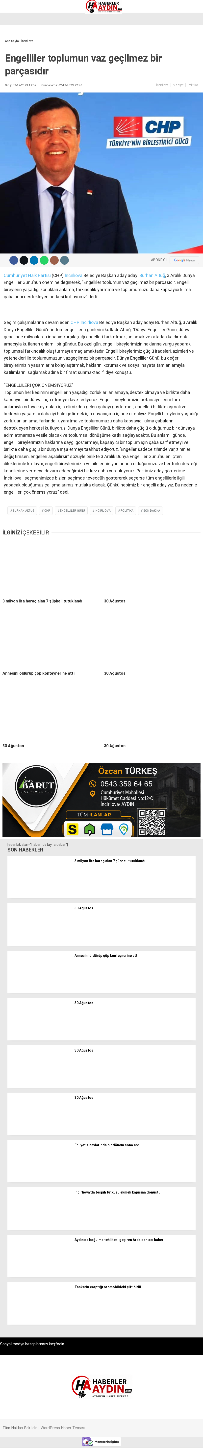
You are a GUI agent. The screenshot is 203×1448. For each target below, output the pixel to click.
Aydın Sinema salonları (25, 49)
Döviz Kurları (17, 54)
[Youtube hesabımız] (113, 1440)
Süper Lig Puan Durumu (25, 80)
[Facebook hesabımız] (29, 1440)
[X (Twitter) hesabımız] (57, 1440)
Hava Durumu (18, 59)
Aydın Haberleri (19, 38)
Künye (12, 69)
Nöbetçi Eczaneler (21, 75)
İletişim (13, 64)
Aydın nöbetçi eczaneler (26, 44)
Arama (152, 24)
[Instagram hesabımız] (85, 1440)
